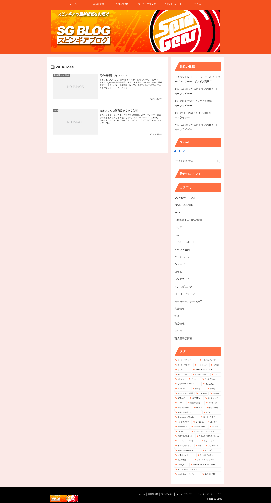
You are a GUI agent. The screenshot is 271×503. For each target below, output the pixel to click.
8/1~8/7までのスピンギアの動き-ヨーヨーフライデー (196, 115)
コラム (218, 494)
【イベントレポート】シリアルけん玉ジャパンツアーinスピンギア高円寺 (197, 79)
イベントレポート (205, 494)
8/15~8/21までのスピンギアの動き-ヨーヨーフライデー (197, 91)
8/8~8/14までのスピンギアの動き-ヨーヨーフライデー (196, 103)
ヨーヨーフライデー (185, 494)
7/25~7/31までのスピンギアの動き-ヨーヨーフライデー (197, 127)
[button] (218, 161)
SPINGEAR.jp (167, 494)
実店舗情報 (153, 494)
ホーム (142, 494)
